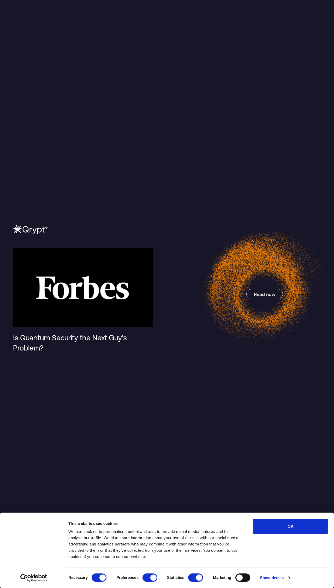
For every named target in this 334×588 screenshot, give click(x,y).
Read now (264, 294)
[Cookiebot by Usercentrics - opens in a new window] (34, 578)
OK (291, 526)
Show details (272, 577)
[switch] (149, 577)
